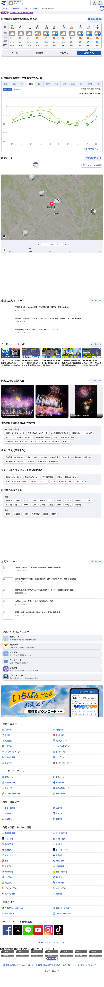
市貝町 (34, 505)
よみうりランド (80, 481)
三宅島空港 (66, 457)
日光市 (8, 514)
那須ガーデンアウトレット (15, 433)
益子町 (17, 505)
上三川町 (9, 505)
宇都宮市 (9, 500)
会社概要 (6, 965)
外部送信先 (56, 965)
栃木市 (26, 500)
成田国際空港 (53, 461)
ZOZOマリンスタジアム (39, 481)
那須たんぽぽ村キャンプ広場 (64, 437)
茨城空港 (31, 461)
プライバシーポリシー (26, 965)
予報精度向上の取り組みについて (51, 942)
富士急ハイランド (65, 481)
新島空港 (87, 457)
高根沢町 (68, 505)
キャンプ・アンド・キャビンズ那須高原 (45, 442)
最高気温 (7, 90)
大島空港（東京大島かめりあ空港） (18, 457)
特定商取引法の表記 (43, 965)
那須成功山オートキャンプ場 (82, 433)
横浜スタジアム (70, 477)
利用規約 (13, 965)
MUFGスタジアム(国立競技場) (16, 481)
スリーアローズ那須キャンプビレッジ (19, 437)
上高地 (59, 477)
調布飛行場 (42, 461)
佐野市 (34, 500)
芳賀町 (42, 505)
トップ (5, 8)
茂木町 (26, 505)
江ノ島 (53, 481)
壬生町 (50, 505)
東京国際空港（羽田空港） (15, 461)
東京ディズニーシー (32, 477)
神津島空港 (77, 457)
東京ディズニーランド (13, 477)
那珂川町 (78, 505)
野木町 (59, 505)
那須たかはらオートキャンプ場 (17, 442)
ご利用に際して (67, 965)
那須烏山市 (79, 500)
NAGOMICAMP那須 (43, 437)
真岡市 (59, 500)
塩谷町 (45, 514)
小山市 (50, 500)
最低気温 (17, 90)
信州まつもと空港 (40, 457)
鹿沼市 (42, 500)
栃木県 (35, 8)
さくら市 (68, 500)
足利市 (17, 500)
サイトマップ (91, 965)
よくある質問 (79, 965)
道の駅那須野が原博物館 (59, 433)
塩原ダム (66, 442)
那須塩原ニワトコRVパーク (37, 433)
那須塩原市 (36, 514)
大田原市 (17, 514)
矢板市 (26, 514)
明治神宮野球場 (47, 477)
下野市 (88, 500)
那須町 (53, 514)
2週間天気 (16, 8)
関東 (26, 8)
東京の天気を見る (91, 149)
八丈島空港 (54, 457)
